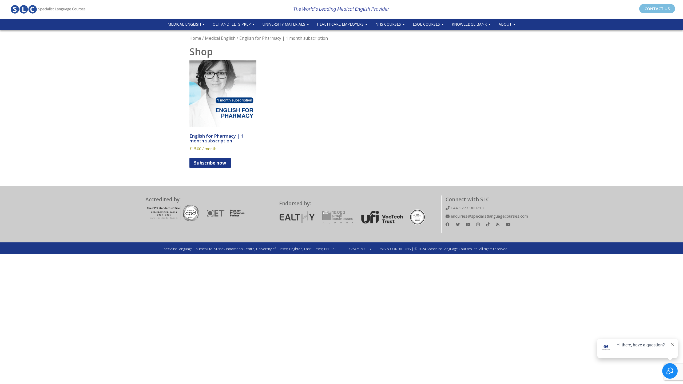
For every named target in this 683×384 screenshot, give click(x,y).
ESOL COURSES (427, 24)
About (506, 24)
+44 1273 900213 (467, 207)
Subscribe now (210, 163)
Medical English (185, 24)
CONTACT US (657, 8)
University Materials (284, 24)
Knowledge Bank (470, 24)
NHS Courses (388, 24)
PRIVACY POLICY (358, 248)
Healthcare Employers (341, 24)
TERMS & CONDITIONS (393, 248)
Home (195, 38)
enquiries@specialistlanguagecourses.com (489, 216)
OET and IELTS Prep (232, 24)
